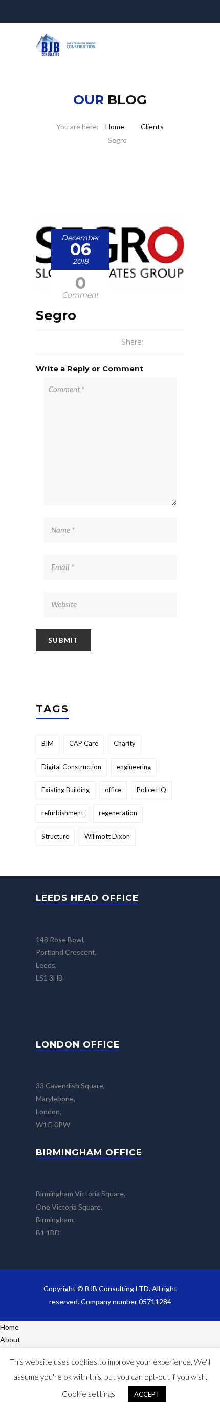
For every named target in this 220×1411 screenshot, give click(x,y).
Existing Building (65, 790)
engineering (134, 767)
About (10, 1339)
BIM (47, 743)
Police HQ (151, 790)
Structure (55, 836)
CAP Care (83, 743)
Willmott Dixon (107, 836)
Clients (152, 126)
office (113, 790)
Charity (125, 743)
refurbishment (62, 813)
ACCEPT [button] (147, 1394)
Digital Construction (71, 767)
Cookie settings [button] (88, 1393)
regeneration (118, 813)
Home (114, 126)
